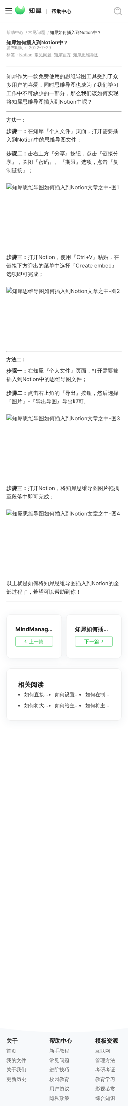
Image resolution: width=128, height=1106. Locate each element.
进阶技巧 (59, 1069)
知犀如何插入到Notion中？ (75, 32)
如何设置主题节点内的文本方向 (66, 694)
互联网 (102, 1051)
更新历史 (16, 1079)
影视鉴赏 (105, 1088)
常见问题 (36, 32)
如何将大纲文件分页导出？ (36, 705)
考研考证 (105, 1069)
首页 (11, 1051)
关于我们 (16, 1069)
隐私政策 (59, 1098)
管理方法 (105, 1060)
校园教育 (59, 1079)
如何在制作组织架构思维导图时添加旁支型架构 (97, 694)
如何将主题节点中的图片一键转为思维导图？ (97, 705)
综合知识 (105, 1098)
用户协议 (59, 1088)
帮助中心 (61, 11)
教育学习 (105, 1079)
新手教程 (59, 1051)
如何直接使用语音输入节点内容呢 (36, 694)
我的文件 (16, 1060)
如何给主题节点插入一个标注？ (66, 705)
